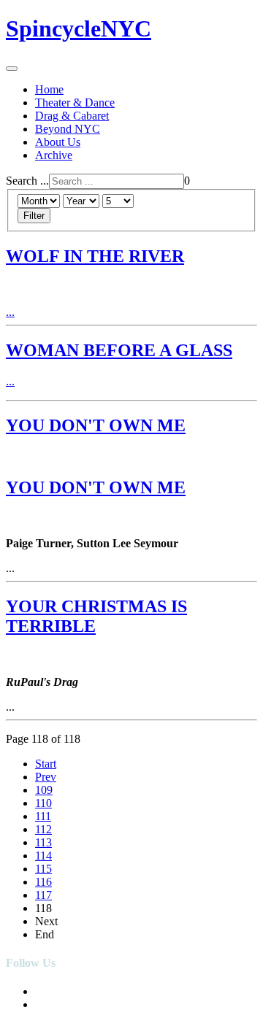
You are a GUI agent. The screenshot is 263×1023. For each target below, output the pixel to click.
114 (43, 855)
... (10, 312)
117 (43, 895)
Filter (34, 215)
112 (43, 829)
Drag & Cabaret (72, 115)
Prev (45, 777)
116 (43, 882)
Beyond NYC (67, 129)
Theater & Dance (75, 102)
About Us (57, 142)
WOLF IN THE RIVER (95, 256)
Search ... (27, 180)
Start (45, 763)
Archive (53, 155)
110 (43, 803)
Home (49, 89)
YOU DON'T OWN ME (96, 425)
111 (43, 816)
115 (43, 868)
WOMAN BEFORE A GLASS (119, 350)
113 (43, 842)
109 (44, 790)
